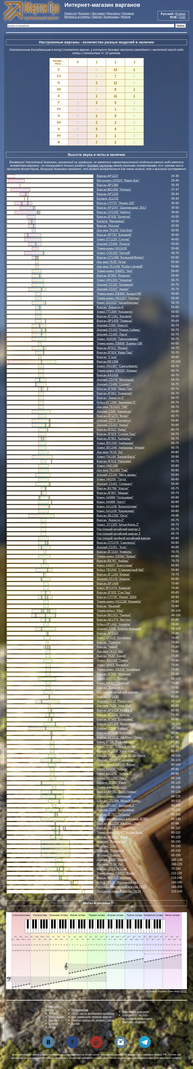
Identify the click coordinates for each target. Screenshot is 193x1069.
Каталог (84, 13)
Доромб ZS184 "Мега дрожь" (117, 474)
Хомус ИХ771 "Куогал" (112, 678)
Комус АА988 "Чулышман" (115, 497)
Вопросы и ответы (77, 16)
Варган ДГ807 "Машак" (113, 493)
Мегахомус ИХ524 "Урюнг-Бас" (118, 180)
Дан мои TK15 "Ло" (110, 452)
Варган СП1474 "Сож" (112, 868)
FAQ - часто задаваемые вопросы (92, 1013)
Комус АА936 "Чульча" (112, 769)
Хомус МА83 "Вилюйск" (113, 665)
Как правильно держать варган (91, 1016)
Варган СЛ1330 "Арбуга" (114, 212)
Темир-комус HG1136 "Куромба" (119, 601)
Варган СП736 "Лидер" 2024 (116, 597)
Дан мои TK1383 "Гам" (112, 470)
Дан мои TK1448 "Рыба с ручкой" (120, 266)
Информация (79, 1009)
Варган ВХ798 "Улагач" (113, 488)
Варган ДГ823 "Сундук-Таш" (116, 434)
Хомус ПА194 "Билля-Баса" (116, 456)
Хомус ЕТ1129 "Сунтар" (113, 239)
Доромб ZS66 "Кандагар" (114, 411)
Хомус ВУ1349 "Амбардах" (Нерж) (120, 447)
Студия (53, 1023)
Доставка (98, 13)
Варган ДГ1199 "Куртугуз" (114, 732)
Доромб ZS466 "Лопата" (114, 243)
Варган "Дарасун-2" (110, 520)
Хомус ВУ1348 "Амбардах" (115, 443)
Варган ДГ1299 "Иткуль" (114, 714)
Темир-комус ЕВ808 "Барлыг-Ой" (120, 343)
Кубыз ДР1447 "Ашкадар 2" (116, 805)
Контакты (113, 13)
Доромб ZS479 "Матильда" (115, 379)
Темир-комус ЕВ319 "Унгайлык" (119, 669)
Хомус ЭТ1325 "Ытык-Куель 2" (118, 524)
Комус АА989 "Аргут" (111, 502)
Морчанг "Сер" (107, 846)
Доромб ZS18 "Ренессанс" (115, 701)
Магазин (54, 1006)
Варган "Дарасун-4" (110, 307)
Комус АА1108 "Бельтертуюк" (117, 506)
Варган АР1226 (107, 194)
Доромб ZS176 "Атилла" (114, 579)
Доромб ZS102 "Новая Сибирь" (119, 329)
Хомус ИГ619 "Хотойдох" (114, 637)
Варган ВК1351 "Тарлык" (114, 615)
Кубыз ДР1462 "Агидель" (114, 624)
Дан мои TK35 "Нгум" (111, 262)
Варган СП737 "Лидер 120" (116, 203)
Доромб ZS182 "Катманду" (115, 284)
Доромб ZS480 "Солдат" (114, 384)
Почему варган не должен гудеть (92, 1020)
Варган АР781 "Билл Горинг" (117, 791)
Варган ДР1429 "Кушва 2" (115, 710)
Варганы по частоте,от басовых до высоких (137, 1016)
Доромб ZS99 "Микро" (112, 859)
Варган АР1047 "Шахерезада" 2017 (121, 207)
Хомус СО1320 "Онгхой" (114, 253)
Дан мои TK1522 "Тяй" (112, 406)
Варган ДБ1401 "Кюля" (113, 837)
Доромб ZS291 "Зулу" (112, 547)
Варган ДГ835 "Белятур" (114, 216)
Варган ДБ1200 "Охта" (112, 515)
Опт (51, 1009)
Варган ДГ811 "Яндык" (112, 348)
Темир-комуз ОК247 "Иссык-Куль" (120, 832)
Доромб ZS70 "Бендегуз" (114, 420)
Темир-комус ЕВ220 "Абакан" (117, 370)
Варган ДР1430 (107, 696)
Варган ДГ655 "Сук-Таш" (114, 592)
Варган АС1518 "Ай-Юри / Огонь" (120, 737)
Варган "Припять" (109, 642)
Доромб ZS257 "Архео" (113, 289)
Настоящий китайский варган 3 (118, 533)
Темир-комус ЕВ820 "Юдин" (116, 873)
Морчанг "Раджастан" (112, 841)
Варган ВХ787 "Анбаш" (113, 560)
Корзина (128, 13)
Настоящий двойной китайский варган (123, 538)
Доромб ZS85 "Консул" (113, 325)
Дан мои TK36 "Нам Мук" (114, 705)
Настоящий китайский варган (117, 692)
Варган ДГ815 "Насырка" (114, 461)
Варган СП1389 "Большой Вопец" (120, 257)
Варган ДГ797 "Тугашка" (114, 814)
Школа (97, 16)
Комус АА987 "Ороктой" (113, 683)
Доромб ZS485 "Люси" (112, 334)
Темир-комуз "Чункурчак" (114, 796)
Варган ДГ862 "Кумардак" (115, 393)
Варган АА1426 (107, 375)
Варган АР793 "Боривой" (114, 234)
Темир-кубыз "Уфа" (110, 610)
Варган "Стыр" (107, 357)
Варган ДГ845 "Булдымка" (115, 719)
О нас (52, 1026)
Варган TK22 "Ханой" (112, 656)
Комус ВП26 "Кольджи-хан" (116, 742)
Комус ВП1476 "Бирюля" (114, 588)
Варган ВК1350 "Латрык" (114, 189)
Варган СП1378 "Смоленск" (116, 542)
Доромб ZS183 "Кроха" (113, 425)
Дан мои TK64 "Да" (110, 864)
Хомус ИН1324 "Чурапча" (114, 280)
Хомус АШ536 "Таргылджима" (118, 339)
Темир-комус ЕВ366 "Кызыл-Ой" (119, 293)
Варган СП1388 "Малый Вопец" (119, 800)
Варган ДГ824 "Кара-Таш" (115, 352)
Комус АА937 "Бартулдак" (115, 565)
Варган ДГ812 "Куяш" (112, 429)
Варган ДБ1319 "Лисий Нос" (116, 828)
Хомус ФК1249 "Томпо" (113, 660)
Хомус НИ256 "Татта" (112, 479)
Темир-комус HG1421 (112, 787)
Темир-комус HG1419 (112, 248)
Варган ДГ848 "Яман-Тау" (115, 388)
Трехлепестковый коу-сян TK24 (119, 891)
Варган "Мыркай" (109, 606)
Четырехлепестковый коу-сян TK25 (121, 886)
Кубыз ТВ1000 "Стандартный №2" (120, 569)
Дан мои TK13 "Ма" (110, 651)
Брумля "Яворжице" (111, 221)
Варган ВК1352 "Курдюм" (114, 877)
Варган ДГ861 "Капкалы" (114, 438)
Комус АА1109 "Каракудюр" (116, 511)
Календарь (111, 16)
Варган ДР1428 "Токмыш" (115, 320)
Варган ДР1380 (107, 185)
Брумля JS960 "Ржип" (112, 782)
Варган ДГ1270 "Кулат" (113, 416)
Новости (70, 13)
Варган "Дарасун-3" (110, 397)
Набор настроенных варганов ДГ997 (122, 819)
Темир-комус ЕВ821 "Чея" (115, 271)
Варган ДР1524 (107, 633)
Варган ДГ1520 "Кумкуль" (114, 551)
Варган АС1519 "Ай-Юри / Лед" (118, 823)
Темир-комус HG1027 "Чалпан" (118, 298)
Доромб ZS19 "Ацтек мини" (116, 809)
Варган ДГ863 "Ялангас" (114, 275)
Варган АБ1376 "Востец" (114, 619)
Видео (75, 1023)
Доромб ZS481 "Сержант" (115, 483)
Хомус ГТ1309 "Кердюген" (115, 311)
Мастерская (56, 1016)
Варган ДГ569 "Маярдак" (114, 674)
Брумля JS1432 (108, 198)
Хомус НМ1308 (107, 465)
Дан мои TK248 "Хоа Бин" (115, 230)
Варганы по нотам (134, 1021)
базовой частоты (100, 165)
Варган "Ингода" (108, 225)
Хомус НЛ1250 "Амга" (112, 778)
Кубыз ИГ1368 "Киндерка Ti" (116, 402)
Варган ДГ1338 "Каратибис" (116, 751)
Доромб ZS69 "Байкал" (113, 728)
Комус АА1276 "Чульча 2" (114, 773)
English (180, 13)
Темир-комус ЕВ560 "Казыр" (116, 556)
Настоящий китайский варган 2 (118, 529)
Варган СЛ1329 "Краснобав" (116, 723)
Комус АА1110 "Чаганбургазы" (118, 302)
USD (182, 17)
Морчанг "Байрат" (109, 855)
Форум (125, 16)
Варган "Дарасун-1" (110, 687)
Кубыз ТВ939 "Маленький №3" (118, 882)
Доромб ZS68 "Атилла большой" (119, 628)
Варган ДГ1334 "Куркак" (113, 574)
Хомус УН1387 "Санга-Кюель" (117, 366)
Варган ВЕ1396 (107, 361)
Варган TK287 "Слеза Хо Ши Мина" (121, 755)
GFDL (184, 991)
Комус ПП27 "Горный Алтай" (117, 746)
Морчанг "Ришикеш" (111, 850)
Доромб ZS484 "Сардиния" (116, 760)
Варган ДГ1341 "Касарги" (114, 316)
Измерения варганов (135, 1011)
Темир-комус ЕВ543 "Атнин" (116, 764)
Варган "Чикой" (107, 646)
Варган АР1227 (107, 176)
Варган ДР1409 (107, 583)
